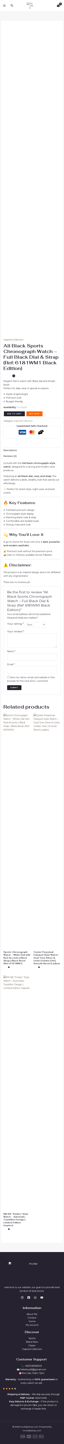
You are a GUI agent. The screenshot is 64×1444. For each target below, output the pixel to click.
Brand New (32, 1341)
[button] (12, 6)
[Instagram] (22, 1297)
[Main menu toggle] (4, 6)
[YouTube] (41, 1297)
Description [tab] (10, 450)
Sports (32, 1338)
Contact (32, 1317)
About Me (32, 1314)
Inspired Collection (13, 339)
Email (11, 664)
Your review (15, 631)
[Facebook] (28, 1297)
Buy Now (34, 414)
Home (32, 1321)
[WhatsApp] (35, 1297)
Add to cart (14, 414)
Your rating (15, 623)
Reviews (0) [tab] (10, 456)
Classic (32, 1345)
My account (32, 1325)
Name (11, 651)
